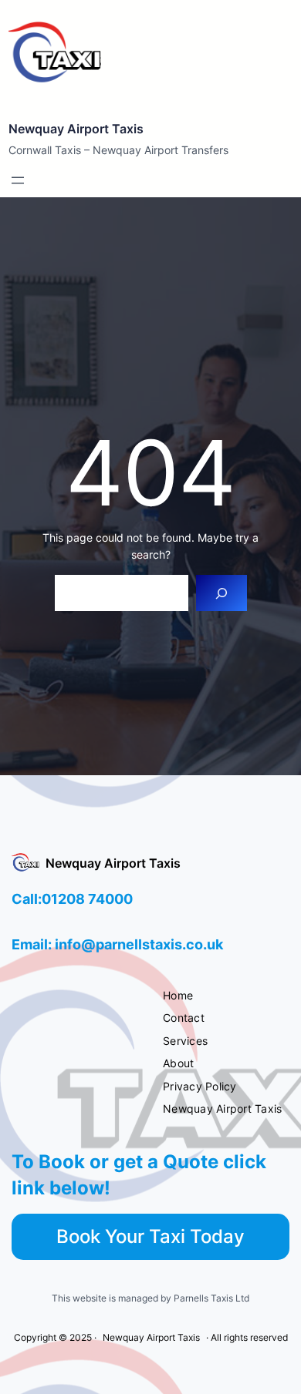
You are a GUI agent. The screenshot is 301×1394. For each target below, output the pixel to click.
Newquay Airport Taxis (76, 128)
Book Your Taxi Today (150, 1236)
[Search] (221, 593)
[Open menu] (17, 180)
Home (178, 995)
